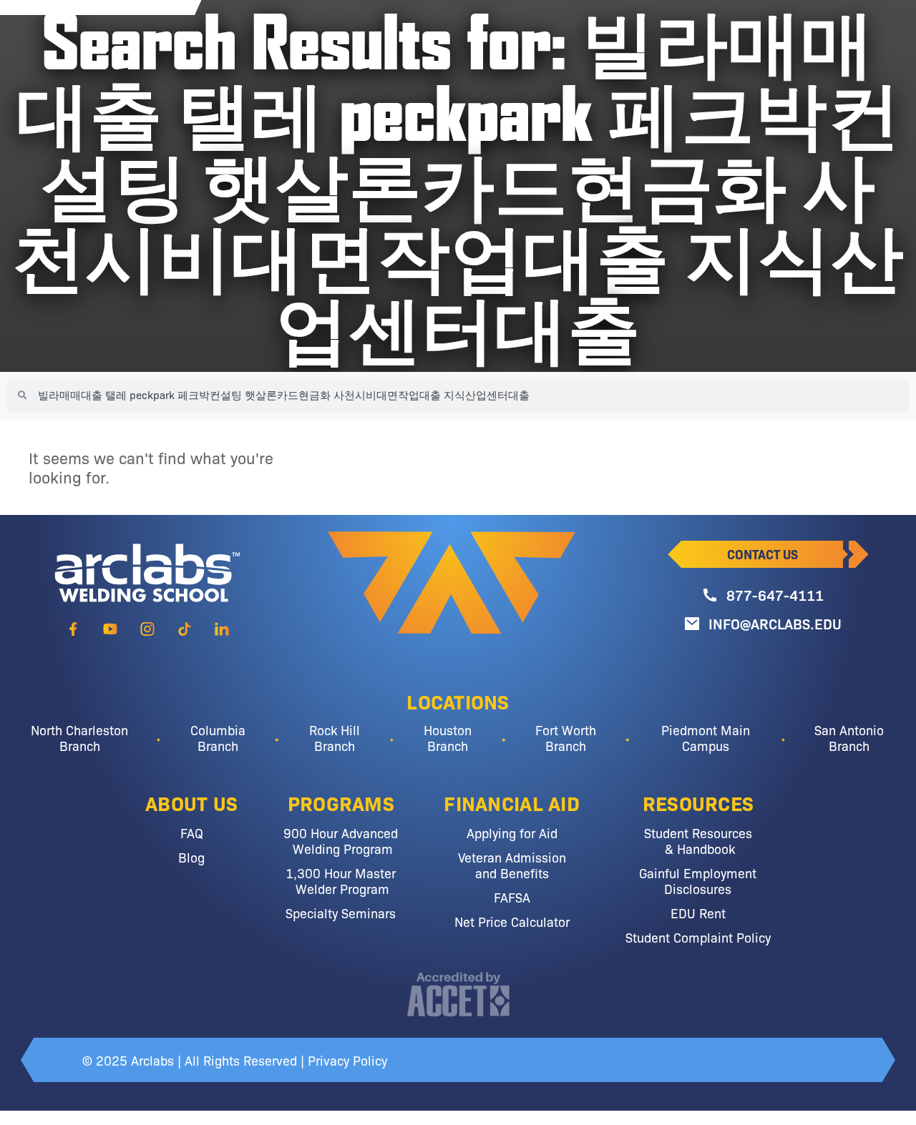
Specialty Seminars (341, 912)
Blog (191, 856)
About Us (191, 802)
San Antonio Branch (849, 737)
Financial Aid (512, 802)
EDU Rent (698, 912)
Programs (341, 802)
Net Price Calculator (512, 921)
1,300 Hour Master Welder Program (341, 880)
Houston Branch (448, 737)
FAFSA (512, 896)
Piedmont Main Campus (705, 737)
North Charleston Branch (79, 737)
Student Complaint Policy (698, 936)
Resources (698, 802)
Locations (458, 700)
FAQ (191, 832)
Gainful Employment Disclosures (697, 880)
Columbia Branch (217, 737)
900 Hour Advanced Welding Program (340, 840)
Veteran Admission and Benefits (512, 864)
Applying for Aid (512, 832)
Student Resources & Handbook (698, 840)
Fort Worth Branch (565, 737)
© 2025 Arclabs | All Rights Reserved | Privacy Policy (234, 1059)
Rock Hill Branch (334, 737)
